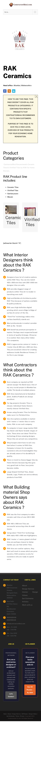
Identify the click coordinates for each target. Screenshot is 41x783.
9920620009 (11, 617)
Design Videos (33, 714)
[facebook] (5, 91)
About (24, 586)
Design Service (28, 589)
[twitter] (9, 91)
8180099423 (11, 620)
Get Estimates (27, 598)
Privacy (22, 716)
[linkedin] (13, 91)
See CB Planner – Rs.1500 (30, 689)
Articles (25, 602)
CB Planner (25, 714)
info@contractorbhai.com (13, 623)
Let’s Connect (11, 695)
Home (5, 714)
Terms (17, 716)
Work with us (27, 605)
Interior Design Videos (30, 593)
